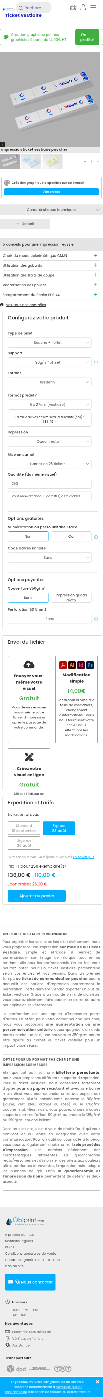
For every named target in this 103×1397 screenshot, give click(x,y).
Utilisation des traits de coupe (28, 275)
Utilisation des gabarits (22, 265)
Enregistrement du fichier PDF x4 (31, 294)
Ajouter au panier (36, 896)
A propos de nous (19, 1234)
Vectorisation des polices (24, 285)
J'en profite (51, 192)
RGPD (9, 1247)
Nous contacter (36, 1282)
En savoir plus (83, 857)
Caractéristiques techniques (51, 209)
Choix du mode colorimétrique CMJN (35, 255)
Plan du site (14, 1266)
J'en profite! (87, 37)
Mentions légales (19, 1241)
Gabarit (28, 223)
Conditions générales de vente (30, 1253)
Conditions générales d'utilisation (32, 1259)
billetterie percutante (78, 1072)
